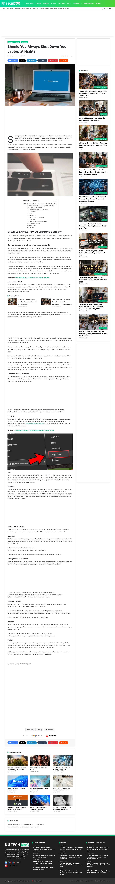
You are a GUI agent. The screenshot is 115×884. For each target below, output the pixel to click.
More (98, 3)
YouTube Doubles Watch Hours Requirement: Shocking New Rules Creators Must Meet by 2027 (91, 307)
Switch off (33, 211)
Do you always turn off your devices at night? (40, 205)
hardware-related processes (35, 423)
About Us (10, 9)
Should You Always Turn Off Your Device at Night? (40, 203)
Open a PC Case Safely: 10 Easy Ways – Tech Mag (26, 827)
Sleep (31, 213)
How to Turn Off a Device (37, 217)
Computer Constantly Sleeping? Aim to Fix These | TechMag (29, 824)
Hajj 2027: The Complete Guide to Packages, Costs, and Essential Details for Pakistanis (93, 334)
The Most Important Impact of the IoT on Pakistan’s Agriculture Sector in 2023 (17, 769)
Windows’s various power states (39, 209)
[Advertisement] (57, 23)
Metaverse (53, 9)
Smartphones (88, 3)
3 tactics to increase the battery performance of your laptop (34, 430)
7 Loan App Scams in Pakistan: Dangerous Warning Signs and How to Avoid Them (93, 226)
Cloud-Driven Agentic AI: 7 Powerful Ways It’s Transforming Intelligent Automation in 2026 (92, 199)
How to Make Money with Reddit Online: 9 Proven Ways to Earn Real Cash (92, 253)
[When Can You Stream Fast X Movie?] (40, 760)
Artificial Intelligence (21, 9)
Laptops (10, 42)
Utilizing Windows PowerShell (38, 221)
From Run (33, 225)
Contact (82, 881)
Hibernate (32, 215)
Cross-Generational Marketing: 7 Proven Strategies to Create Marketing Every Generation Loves (62, 302)
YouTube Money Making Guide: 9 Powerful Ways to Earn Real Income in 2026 (93, 280)
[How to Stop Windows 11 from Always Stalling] (17, 781)
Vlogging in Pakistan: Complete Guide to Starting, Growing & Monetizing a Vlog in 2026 (93, 93)
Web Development (63, 9)
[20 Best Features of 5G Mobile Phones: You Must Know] (40, 800)
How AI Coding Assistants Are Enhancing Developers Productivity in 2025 (61, 769)
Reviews (38, 3)
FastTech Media (38, 881)
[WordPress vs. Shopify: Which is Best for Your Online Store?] (17, 800)
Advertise (107, 881)
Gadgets (17, 42)
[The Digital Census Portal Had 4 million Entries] (40, 781)
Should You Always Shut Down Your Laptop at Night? (32, 277)
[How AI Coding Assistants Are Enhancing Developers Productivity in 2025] (63, 760)
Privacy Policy (88, 881)
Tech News (29, 3)
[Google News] (36, 736)
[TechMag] (10, 3)
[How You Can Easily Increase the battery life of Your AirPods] (63, 800)
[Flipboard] (51, 736)
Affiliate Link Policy (98, 881)
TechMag (11, 56)
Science (53, 3)
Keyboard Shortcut (35, 223)
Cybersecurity (44, 9)
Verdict (32, 227)
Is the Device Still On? (35, 207)
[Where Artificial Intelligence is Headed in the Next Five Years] (63, 781)
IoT (68, 3)
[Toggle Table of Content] (54, 201)
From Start (33, 219)
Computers (76, 3)
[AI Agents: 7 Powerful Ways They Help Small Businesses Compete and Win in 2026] (12, 301)
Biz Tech (61, 3)
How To (46, 3)
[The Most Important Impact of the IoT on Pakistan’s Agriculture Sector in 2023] (17, 760)
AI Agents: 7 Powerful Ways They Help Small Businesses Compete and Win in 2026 (27, 302)
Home (3, 9)
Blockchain (34, 9)
